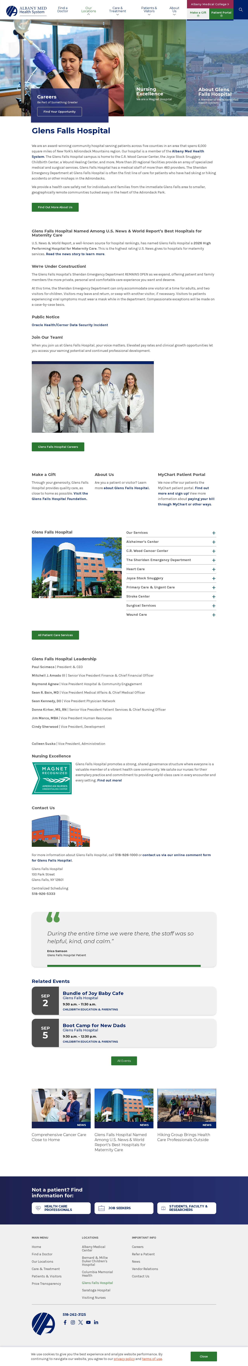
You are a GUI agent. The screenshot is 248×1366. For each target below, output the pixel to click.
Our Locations (88, 9)
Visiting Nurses (94, 1297)
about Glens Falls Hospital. (126, 488)
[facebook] (65, 1322)
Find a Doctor (62, 9)
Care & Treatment (117, 9)
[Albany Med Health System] (26, 11)
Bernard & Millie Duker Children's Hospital (95, 1261)
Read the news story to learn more (75, 254)
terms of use (152, 1359)
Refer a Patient (143, 1254)
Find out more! (109, 780)
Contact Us (140, 1276)
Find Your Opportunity (60, 111)
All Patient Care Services (55, 635)
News (136, 1261)
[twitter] (80, 1322)
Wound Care (136, 614)
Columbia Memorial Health (97, 1273)
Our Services (137, 532)
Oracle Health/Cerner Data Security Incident (70, 325)
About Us (174, 9)
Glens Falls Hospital (97, 1283)
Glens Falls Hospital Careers (58, 447)
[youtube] (88, 1322)
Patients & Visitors (149, 9)
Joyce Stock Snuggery (144, 578)
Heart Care (135, 569)
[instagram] (73, 1322)
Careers (138, 1247)
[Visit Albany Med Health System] (43, 1334)
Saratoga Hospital (96, 1290)
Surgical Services (141, 605)
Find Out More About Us (55, 207)
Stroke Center (138, 596)
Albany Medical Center (93, 1248)
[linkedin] (96, 1322)
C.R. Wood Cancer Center (147, 551)
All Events (124, 1061)
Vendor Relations (145, 1269)
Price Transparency (46, 1283)
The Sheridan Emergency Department (158, 560)
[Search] (240, 9)
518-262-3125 (74, 1314)
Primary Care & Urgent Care (150, 587)
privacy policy (124, 1359)
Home (36, 1247)
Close (204, 1356)
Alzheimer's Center (142, 542)
